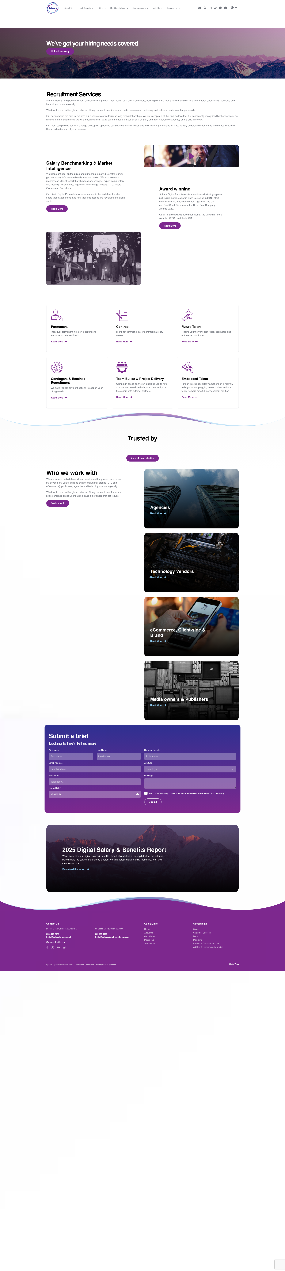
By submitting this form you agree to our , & (186, 793)
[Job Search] (205, 8)
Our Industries (139, 7)
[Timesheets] (220, 8)
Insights (156, 7)
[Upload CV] (199, 8)
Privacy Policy (204, 793)
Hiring (101, 7)
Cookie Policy (218, 793)
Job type (148, 762)
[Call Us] (215, 8)
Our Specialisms (118, 7)
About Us (69, 7)
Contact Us (172, 7)
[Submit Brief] (225, 8)
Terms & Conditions (189, 793)
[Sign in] (210, 8)
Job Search (85, 7)
